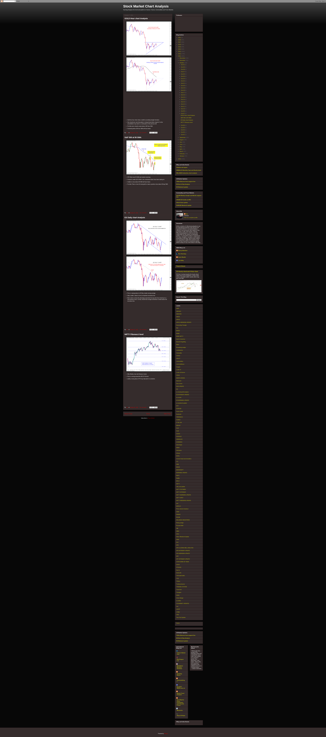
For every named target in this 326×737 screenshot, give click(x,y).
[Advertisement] (147, 106)
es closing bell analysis (182, 392)
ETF (177, 406)
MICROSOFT (180, 470)
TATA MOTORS (180, 575)
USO (177, 614)
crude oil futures (180, 372)
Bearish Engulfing (181, 341)
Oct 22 (183, 81)
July (181, 142)
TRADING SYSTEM (181, 586)
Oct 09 (183, 111)
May (181, 146)
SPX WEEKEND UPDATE (183, 553)
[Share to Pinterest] (156, 133)
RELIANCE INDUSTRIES (183, 520)
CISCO (178, 355)
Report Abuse (180, 266)
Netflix (178, 478)
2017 (179, 42)
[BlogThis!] (152, 133)
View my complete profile (190, 217)
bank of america (180, 339)
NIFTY (178, 483)
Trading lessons (180, 584)
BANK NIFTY (179, 336)
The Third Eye (182, 253)
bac (177, 328)
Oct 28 (183, 69)
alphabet (178, 311)
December (183, 58)
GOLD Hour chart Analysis (136, 18)
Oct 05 (183, 127)
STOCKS (178, 567)
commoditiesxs (180, 364)
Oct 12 (183, 104)
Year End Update (180, 617)
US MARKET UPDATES (182, 603)
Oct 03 (183, 132)
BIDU (177, 344)
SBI (177, 528)
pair (177, 503)
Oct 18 (183, 90)
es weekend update (181, 403)
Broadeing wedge (181, 347)
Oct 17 (183, 92)
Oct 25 (183, 76)
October (182, 62)
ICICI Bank (179, 444)
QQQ (177, 511)
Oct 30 (183, 67)
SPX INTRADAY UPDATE (183, 550)
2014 (179, 49)
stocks (178, 564)
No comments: (143, 132)
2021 (179, 37)
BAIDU (178, 330)
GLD (177, 428)
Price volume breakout (182, 508)
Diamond (178, 380)
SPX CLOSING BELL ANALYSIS (184, 547)
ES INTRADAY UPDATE (182, 394)
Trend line (179, 589)
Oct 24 (183, 78)
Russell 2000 (179, 525)
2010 (179, 159)
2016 (179, 44)
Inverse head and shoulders (183, 458)
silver (177, 534)
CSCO (178, 375)
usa (177, 606)
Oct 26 (183, 74)
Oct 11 (183, 106)
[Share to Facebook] (155, 133)
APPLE (178, 319)
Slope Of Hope (181, 715)
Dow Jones (179, 383)
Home (148, 414)
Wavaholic (180, 710)
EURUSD (178, 408)
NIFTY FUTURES (181, 489)
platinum (178, 506)
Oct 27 (183, 71)
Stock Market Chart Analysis (146, 6)
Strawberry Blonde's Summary (180, 667)
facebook (178, 414)
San (187, 214)
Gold (177, 431)
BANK (177, 333)
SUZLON (178, 573)
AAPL (177, 308)
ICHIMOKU (179, 442)
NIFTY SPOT (179, 497)
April (181, 149)
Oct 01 (183, 134)
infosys (178, 453)
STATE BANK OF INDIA (182, 561)
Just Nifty (181, 260)
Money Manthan (182, 250)
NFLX (177, 481)
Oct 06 (183, 125)
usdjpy (178, 612)
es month (178, 397)
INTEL (178, 456)
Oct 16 (183, 94)
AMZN (178, 316)
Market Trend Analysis (180, 694)
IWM (177, 464)
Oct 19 (183, 88)
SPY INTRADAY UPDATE (183, 559)
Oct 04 (183, 130)
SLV (177, 542)
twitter (178, 595)
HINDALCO (179, 439)
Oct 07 (183, 113)
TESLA (178, 581)
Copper (178, 367)
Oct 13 (183, 101)
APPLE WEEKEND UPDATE (183, 322)
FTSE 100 (179, 422)
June (181, 144)
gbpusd (178, 425)
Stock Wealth (182, 257)
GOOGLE (179, 436)
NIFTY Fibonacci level (134, 334)
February (182, 153)
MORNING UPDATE (181, 472)
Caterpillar (179, 353)
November (183, 60)
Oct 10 (183, 108)
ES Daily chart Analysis (135, 217)
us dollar (178, 600)
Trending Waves (179, 674)
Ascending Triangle (181, 325)
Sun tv (178, 570)
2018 (179, 39)
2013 (179, 51)
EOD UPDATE (180, 386)
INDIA (177, 447)
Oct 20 (183, 85)
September (183, 137)
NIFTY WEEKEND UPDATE (183, 500)
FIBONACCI (179, 417)
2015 (179, 46)
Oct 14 (183, 99)
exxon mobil (179, 411)
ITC (177, 461)
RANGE (178, 514)
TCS (177, 578)
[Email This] (150, 133)
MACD (178, 467)
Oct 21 (183, 83)
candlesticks (179, 350)
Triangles (178, 592)
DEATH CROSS (180, 378)
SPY (177, 556)
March (181, 151)
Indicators (179, 450)
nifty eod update (180, 486)
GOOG (178, 433)
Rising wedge (180, 522)
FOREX (178, 419)
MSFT (178, 475)
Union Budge (179, 598)
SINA (177, 539)
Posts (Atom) (151, 418)
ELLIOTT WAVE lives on (181, 687)
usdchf (178, 609)
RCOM (178, 517)
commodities (179, 361)
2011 (179, 56)
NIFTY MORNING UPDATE (183, 495)
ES (177, 389)
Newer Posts (128, 414)
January (182, 156)
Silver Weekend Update (182, 536)
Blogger (166, 733)
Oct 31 (183, 64)
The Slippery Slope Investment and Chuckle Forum (180, 702)
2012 (179, 53)
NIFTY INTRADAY (181, 492)
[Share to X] (153, 133)
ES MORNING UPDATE (182, 400)
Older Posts (167, 414)
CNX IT (178, 358)
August (182, 139)
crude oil (178, 369)
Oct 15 (183, 97)
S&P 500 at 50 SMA (133, 137)
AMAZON (178, 314)
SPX (177, 545)
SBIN (177, 531)
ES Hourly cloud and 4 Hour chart (187, 271)
